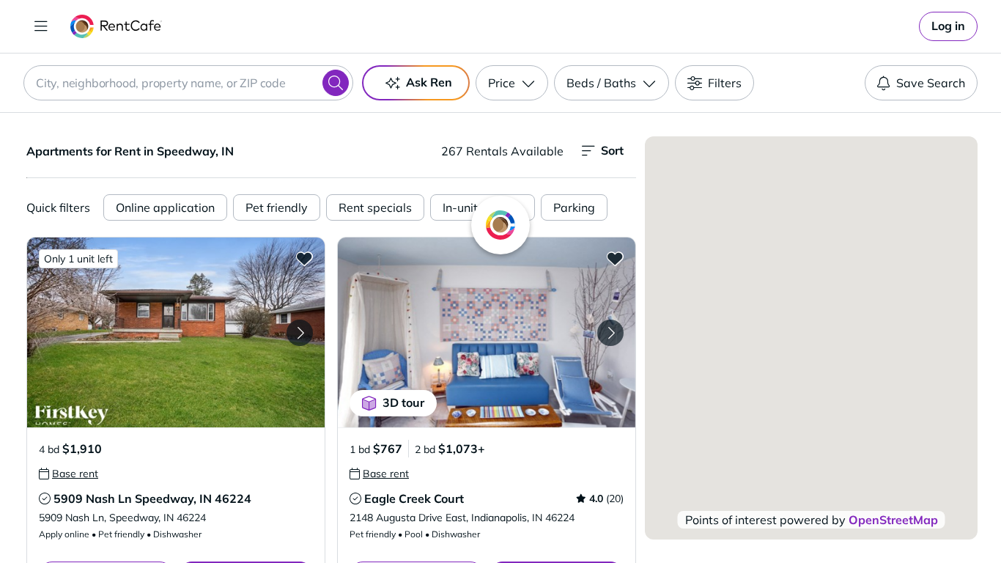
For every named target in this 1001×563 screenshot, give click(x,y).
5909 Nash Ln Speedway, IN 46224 (152, 498)
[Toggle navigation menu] (41, 26)
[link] (948, 26)
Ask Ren (429, 82)
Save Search (930, 83)
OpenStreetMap (893, 519)
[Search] (335, 83)
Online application (165, 207)
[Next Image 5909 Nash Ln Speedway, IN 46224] (300, 333)
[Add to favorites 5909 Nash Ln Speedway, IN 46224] (304, 258)
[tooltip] (68, 473)
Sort (612, 150)
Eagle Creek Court (414, 498)
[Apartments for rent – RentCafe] (116, 26)
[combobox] (188, 82)
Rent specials (375, 207)
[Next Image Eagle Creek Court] (610, 333)
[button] (176, 332)
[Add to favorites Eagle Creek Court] (615, 258)
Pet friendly (276, 207)
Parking (574, 207)
